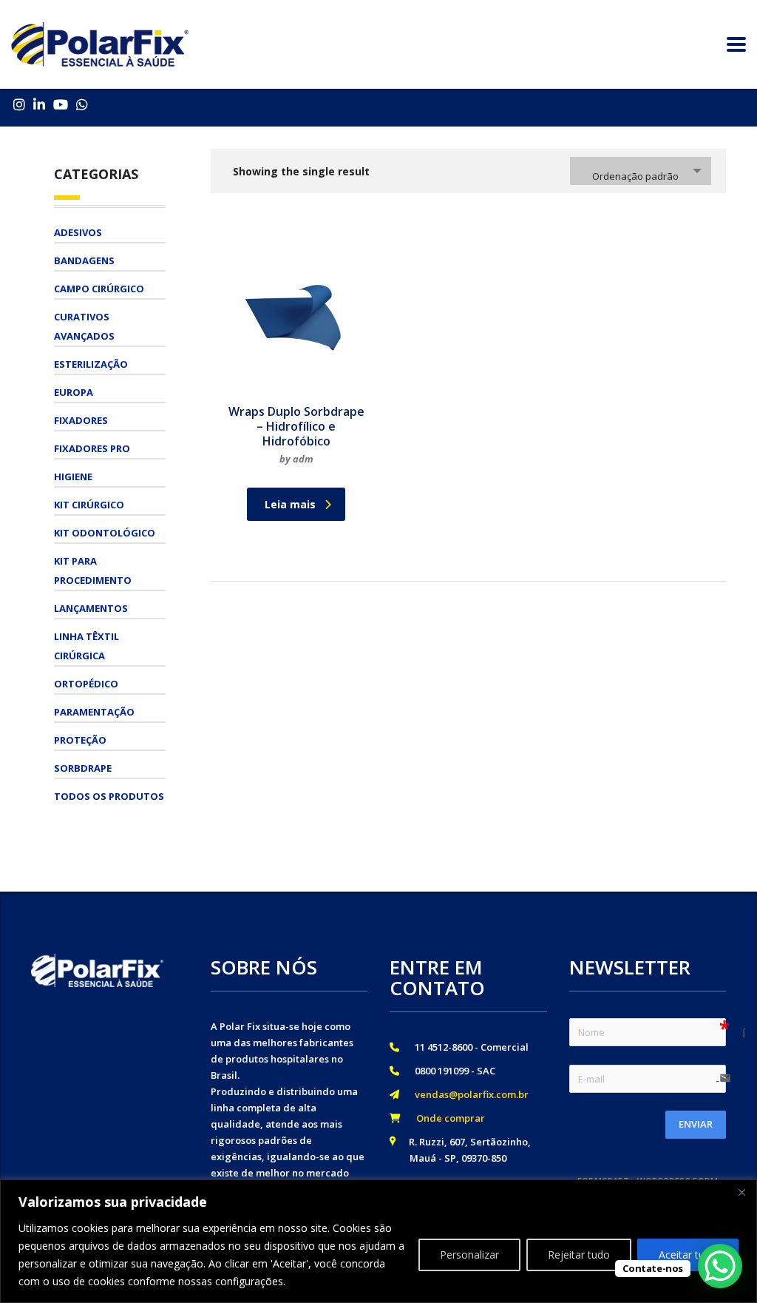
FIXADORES (81, 420)
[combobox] (640, 171)
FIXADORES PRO (92, 448)
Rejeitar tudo (579, 1255)
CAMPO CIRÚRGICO (99, 288)
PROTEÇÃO (80, 740)
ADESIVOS (78, 232)
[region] (378, 1241)
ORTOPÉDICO (86, 683)
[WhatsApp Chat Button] (720, 1266)
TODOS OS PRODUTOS (109, 796)
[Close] (741, 1192)
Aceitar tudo (688, 1255)
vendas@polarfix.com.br (467, 1094)
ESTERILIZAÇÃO (91, 364)
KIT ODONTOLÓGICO (104, 532)
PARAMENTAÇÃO (94, 711)
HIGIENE (73, 476)
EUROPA (73, 392)
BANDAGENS (84, 260)
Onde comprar (446, 1118)
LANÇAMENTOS (91, 608)
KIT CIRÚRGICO (89, 504)
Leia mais (290, 504)
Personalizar (469, 1255)
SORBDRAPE (83, 768)
